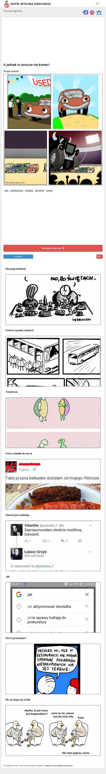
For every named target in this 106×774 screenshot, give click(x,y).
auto (6, 191)
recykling (29, 191)
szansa (49, 191)
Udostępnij (18, 257)
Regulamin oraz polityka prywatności (59, 766)
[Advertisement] (53, 39)
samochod (39, 191)
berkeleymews (16, 191)
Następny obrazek (52, 248)
